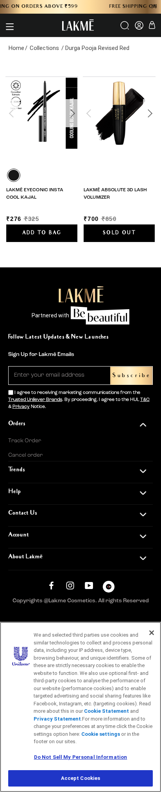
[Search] (125, 28)
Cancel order (25, 455)
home (16, 48)
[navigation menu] (10, 26)
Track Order (24, 440)
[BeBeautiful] (108, 588)
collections (44, 48)
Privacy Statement (57, 719)
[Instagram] (70, 585)
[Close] (151, 632)
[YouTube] (89, 585)
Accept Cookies (80, 778)
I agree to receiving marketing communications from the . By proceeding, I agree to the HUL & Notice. (79, 399)
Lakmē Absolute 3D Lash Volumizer (115, 193)
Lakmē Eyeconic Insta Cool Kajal (34, 193)
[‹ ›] (41, 113)
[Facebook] (51, 585)
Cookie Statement (106, 711)
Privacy (21, 406)
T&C (145, 399)
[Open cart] (152, 26)
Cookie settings (100, 734)
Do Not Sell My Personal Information (80, 757)
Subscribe (131, 375)
